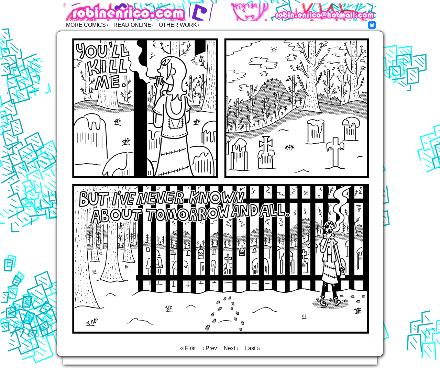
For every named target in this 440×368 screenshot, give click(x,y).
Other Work (179, 25)
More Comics (87, 25)
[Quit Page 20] (220, 339)
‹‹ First (188, 348)
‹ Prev (209, 348)
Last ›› (252, 348)
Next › (231, 348)
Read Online (133, 25)
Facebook (372, 25)
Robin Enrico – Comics (220, 12)
